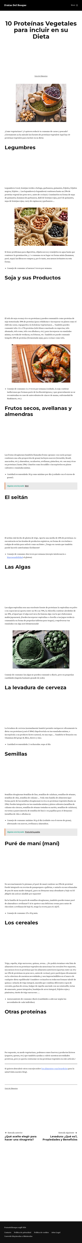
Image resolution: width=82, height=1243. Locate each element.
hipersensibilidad (15, 557)
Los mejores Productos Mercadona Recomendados (32, 1169)
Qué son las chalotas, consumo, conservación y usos (40, 1194)
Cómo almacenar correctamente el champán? (41, 1206)
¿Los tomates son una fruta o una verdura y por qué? (39, 1155)
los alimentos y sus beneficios (54, 1068)
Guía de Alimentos (41, 76)
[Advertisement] (41, 57)
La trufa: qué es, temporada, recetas (33, 1182)
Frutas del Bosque (15, 5)
